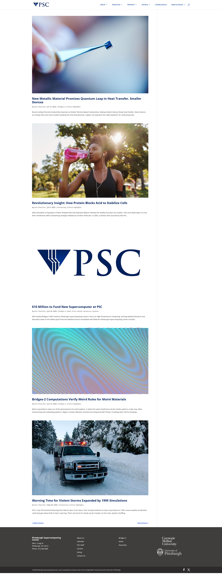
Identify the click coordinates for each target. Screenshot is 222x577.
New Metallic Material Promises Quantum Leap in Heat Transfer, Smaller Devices (86, 100)
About (102, 5)
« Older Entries (38, 523)
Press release (77, 311)
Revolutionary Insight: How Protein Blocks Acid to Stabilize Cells (79, 203)
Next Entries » (142, 523)
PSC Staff (80, 545)
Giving (79, 552)
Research (131, 5)
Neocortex (123, 545)
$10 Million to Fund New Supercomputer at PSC (67, 307)
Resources (116, 5)
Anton (121, 541)
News (69, 311)
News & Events (177, 5)
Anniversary (61, 207)
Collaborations (161, 5)
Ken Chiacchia (39, 107)
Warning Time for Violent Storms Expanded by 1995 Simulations (79, 500)
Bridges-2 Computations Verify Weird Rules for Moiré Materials (79, 399)
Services (145, 5)
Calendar (80, 541)
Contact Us (81, 556)
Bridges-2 (61, 107)
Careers (80, 549)
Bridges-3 (62, 311)
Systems (95, 311)
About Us (80, 538)
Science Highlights (73, 107)
